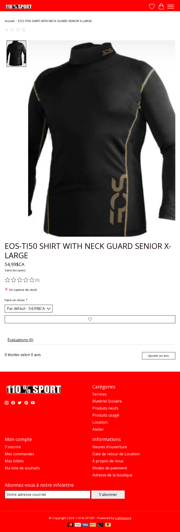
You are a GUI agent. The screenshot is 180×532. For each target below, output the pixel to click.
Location (100, 422)
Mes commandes (19, 453)
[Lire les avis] (20, 280)
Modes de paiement (109, 468)
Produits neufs (105, 408)
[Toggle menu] (170, 6)
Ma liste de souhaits (22, 468)
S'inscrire (13, 446)
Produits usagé (105, 415)
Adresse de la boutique (112, 475)
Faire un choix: (16, 300)
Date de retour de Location (116, 453)
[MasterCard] (70, 525)
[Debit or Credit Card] (100, 525)
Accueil (10, 21)
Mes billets (14, 461)
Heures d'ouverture (109, 446)
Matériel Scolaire (107, 401)
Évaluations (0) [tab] (20, 339)
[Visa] (78, 525)
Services (99, 394)
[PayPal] (93, 525)
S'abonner (108, 494)
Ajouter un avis (158, 355)
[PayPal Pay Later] (108, 525)
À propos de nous (108, 461)
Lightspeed (123, 518)
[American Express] (85, 525)
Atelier (98, 429)
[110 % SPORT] (18, 6)
